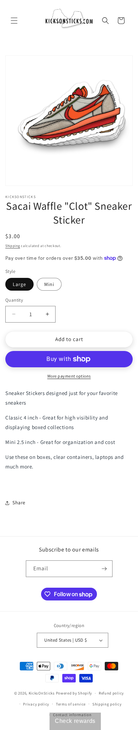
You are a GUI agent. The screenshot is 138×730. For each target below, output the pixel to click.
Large (19, 284)
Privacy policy (36, 704)
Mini (49, 284)
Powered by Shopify (74, 693)
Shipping (12, 245)
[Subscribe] (104, 568)
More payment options (69, 376)
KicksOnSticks (42, 693)
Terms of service (71, 704)
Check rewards (75, 721)
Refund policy (111, 693)
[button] (14, 20)
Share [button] (18, 502)
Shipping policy (107, 704)
